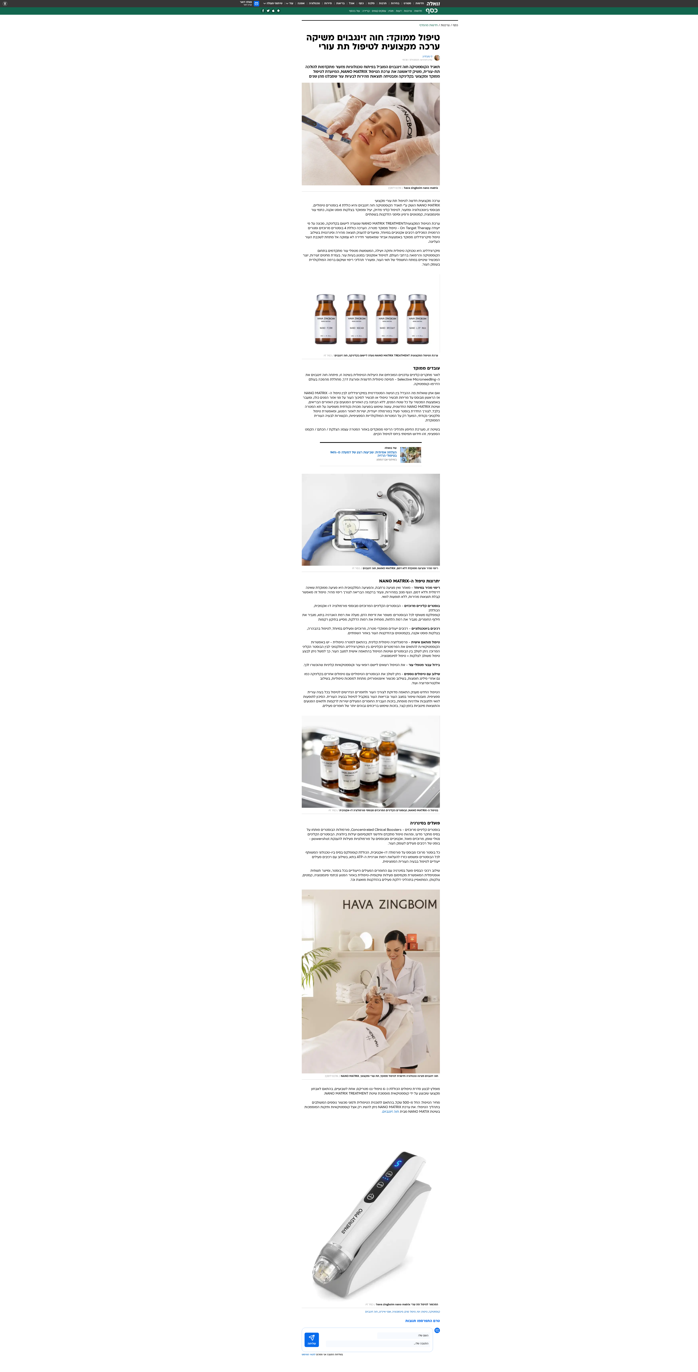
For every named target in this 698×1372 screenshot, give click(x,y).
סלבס (371, 3)
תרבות (383, 3)
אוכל (351, 3)
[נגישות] (5, 3)
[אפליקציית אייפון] (273, 11)
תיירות (328, 3)
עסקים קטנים (379, 11)
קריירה (366, 11)
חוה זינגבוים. (390, 1112)
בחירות (395, 3)
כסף (361, 3)
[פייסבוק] (263, 11)
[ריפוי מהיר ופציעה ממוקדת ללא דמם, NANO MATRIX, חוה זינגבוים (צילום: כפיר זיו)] (371, 523)
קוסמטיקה (434, 1312)
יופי (418, 1312)
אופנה (301, 3)
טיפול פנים (410, 1312)
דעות (399, 11)
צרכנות (408, 11)
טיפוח (424, 1312)
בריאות (340, 3)
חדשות (420, 3)
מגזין (391, 11)
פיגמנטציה (397, 1312)
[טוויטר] (268, 11)
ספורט (407, 3)
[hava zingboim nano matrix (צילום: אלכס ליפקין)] (371, 137)
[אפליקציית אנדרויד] (278, 11)
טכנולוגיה (314, 3)
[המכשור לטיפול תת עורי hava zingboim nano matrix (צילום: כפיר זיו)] (371, 1214)
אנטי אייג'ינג (385, 1312)
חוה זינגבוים (371, 1312)
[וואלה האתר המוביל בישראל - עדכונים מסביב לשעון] (433, 3)
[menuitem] (417, 4)
